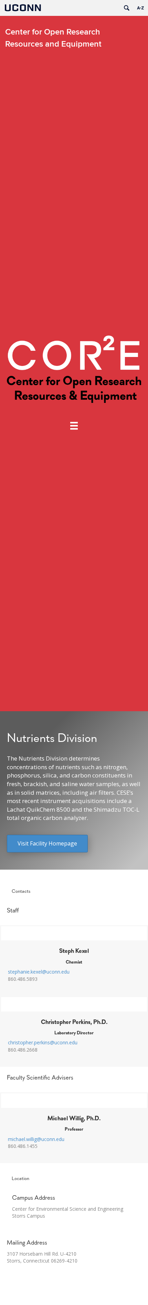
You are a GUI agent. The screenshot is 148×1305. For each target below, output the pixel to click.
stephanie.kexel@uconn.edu (39, 971)
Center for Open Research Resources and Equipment (53, 38)
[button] (47, 843)
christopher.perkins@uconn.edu (42, 1042)
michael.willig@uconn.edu (36, 1139)
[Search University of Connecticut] (126, 7)
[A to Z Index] (140, 7)
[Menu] (74, 425)
